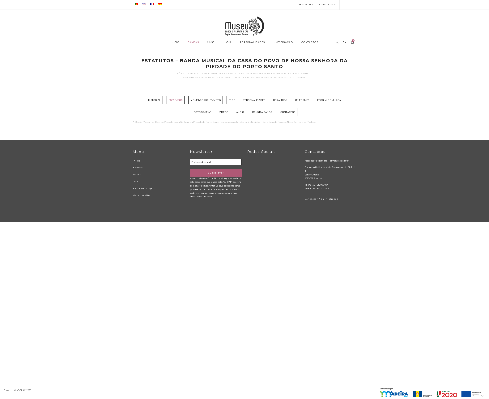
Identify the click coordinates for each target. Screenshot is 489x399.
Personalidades (254, 100)
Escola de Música (329, 100)
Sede (232, 100)
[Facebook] (344, 4)
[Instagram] (355, 4)
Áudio (240, 112)
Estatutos (175, 100)
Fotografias (202, 112)
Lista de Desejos (326, 4)
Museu (137, 174)
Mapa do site (141, 195)
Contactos (287, 112)
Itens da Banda (262, 112)
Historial (154, 100)
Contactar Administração (321, 199)
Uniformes (302, 100)
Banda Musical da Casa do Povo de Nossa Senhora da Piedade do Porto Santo (255, 73)
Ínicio (137, 160)
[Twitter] (350, 4)
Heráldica (280, 100)
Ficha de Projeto (144, 188)
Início (180, 73)
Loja (135, 181)
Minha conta (306, 4)
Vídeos (223, 112)
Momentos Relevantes (205, 100)
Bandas (193, 73)
